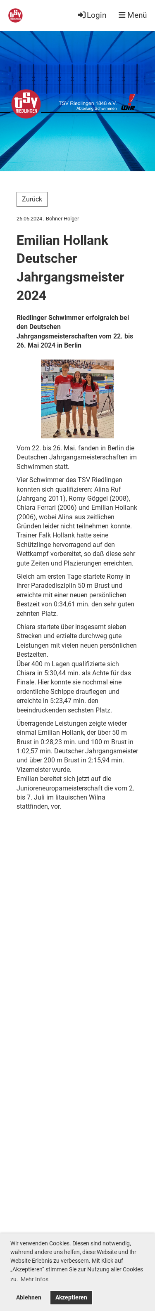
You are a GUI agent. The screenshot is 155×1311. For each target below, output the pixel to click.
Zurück (32, 199)
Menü (136, 15)
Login (96, 15)
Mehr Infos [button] (34, 1279)
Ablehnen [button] (28, 1297)
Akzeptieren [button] (71, 1297)
